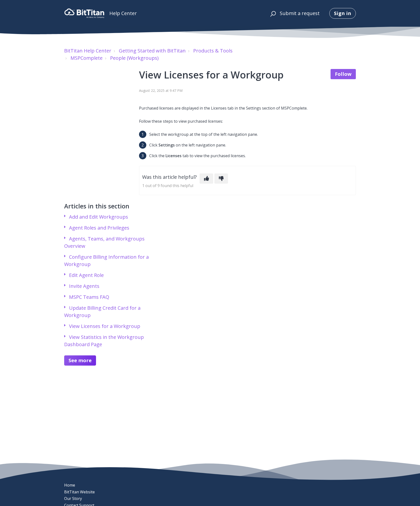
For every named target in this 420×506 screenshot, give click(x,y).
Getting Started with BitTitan (152, 50)
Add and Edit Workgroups (98, 217)
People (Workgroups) (134, 58)
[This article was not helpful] (221, 178)
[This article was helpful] (206, 178)
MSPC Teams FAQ (89, 297)
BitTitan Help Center (87, 50)
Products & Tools (213, 50)
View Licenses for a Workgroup (104, 326)
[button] (272, 13)
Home (69, 485)
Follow (343, 74)
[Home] (84, 13)
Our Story (73, 498)
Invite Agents (84, 286)
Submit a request (300, 13)
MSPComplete (86, 58)
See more (80, 360)
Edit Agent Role (86, 275)
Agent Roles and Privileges (99, 227)
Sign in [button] (342, 13)
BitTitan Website (79, 492)
